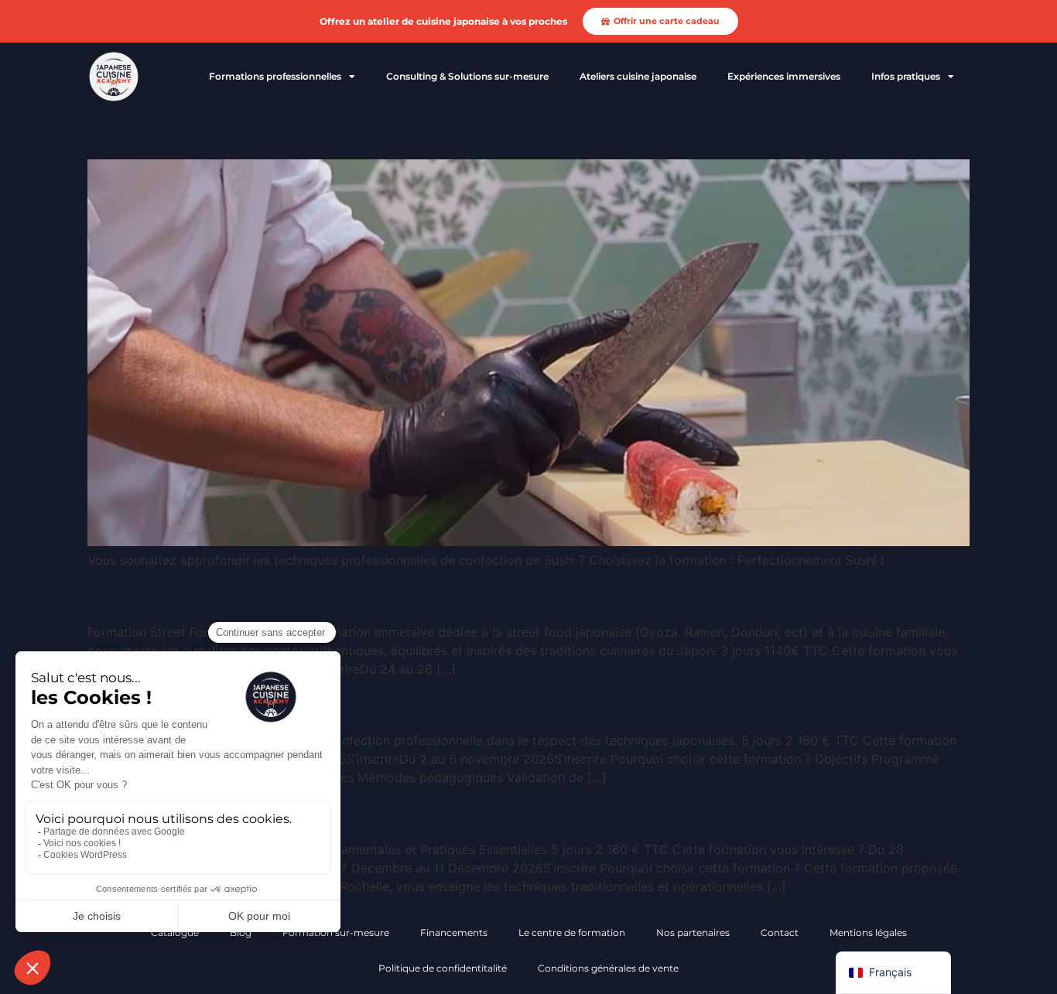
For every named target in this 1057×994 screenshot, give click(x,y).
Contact (780, 932)
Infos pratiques (905, 76)
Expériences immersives (783, 76)
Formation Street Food (218, 594)
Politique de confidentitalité (442, 968)
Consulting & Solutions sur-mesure (467, 76)
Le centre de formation (571, 932)
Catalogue (175, 932)
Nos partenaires (693, 932)
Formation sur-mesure (335, 932)
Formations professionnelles (275, 76)
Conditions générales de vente (608, 968)
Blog (240, 932)
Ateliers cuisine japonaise (638, 76)
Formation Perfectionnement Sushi (291, 131)
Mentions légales (868, 932)
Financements (453, 932)
